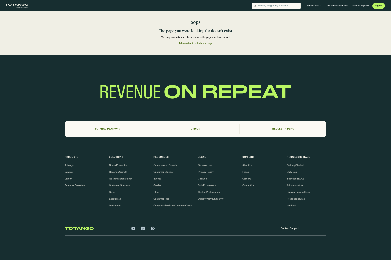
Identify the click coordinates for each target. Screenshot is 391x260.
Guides (157, 185)
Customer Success (119, 185)
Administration (295, 185)
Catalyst (69, 172)
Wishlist (291, 205)
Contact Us (248, 185)
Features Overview (75, 185)
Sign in (378, 6)
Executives (115, 199)
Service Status (314, 6)
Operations (115, 205)
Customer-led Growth (165, 165)
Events (157, 179)
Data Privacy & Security (210, 199)
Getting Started (295, 165)
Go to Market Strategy (120, 179)
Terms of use (205, 165)
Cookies (202, 179)
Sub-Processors (207, 185)
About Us (247, 165)
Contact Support (360, 6)
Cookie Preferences (209, 192)
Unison (68, 179)
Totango (69, 165)
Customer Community (336, 6)
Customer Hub (161, 199)
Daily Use (292, 172)
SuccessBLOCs (295, 179)
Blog (156, 192)
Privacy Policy (206, 172)
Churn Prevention (118, 165)
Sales (112, 192)
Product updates (296, 199)
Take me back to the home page (195, 43)
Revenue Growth (118, 172)
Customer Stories (163, 172)
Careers (246, 179)
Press (245, 172)
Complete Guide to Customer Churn (172, 205)
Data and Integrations (298, 192)
